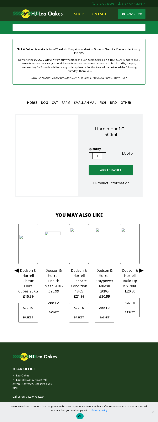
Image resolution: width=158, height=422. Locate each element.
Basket (134, 14)
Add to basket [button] (28, 307)
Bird (113, 103)
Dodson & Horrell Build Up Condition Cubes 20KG (104, 280)
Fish (103, 103)
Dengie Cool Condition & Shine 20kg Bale (130, 280)
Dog (44, 103)
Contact (98, 14)
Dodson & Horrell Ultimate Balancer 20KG (79, 280)
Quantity (95, 149)
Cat (55, 103)
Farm (66, 103)
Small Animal (85, 103)
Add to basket (111, 170)
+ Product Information (110, 183)
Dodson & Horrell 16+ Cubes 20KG (53, 275)
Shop (79, 14)
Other (126, 103)
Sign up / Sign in (133, 3)
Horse (32, 103)
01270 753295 (105, 3)
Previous (16, 270)
